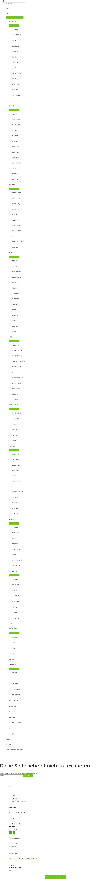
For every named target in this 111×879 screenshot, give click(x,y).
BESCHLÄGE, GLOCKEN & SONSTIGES (16, 209)
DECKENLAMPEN (17, 413)
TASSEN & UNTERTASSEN (16, 32)
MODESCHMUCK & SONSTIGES (17, 562)
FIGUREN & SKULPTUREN (16, 81)
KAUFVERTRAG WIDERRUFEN (14, 750)
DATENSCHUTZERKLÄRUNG (15, 868)
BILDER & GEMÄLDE (12, 714)
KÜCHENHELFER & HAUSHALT (16, 385)
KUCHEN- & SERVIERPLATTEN (17, 160)
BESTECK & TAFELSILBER (16, 301)
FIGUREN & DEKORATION (16, 290)
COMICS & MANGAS (15, 681)
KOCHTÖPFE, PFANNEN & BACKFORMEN (16, 470)
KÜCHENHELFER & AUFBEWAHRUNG (17, 486)
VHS (13, 654)
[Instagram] (14, 832)
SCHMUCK (12, 519)
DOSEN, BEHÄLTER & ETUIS (15, 315)
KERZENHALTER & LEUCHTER (16, 195)
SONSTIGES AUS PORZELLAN (17, 92)
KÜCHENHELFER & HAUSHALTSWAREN (17, 236)
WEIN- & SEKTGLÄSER (16, 116)
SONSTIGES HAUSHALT (15, 511)
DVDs (13, 648)
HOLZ (10, 337)
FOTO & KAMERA (14, 609)
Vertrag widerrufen (55, 877)
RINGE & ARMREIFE (15, 541)
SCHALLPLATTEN (17, 637)
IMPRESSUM (12, 865)
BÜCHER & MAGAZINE (12, 662)
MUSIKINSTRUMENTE (14, 723)
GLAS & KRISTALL (11, 103)
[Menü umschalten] (14, 17)
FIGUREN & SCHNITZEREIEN (17, 347)
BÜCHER (14, 673)
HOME (7, 8)
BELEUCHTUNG (13, 405)
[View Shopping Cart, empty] (4, 756)
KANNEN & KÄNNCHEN (15, 59)
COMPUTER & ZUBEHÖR (16, 587)
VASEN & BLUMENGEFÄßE (17, 70)
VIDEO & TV (15, 596)
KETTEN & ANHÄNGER (15, 530)
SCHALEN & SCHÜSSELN (15, 48)
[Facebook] (10, 832)
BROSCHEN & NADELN (16, 552)
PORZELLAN (12, 21)
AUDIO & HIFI (16, 618)
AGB (10, 870)
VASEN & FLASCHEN (15, 171)
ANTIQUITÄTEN (13, 700)
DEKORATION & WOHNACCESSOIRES (17, 358)
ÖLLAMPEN (15, 424)
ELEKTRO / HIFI (13, 571)
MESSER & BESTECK (15, 500)
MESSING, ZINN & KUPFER (13, 182)
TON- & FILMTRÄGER (13, 626)
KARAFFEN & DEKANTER (16, 138)
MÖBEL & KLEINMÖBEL (15, 396)
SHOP (7, 13)
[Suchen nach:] (11, 775)
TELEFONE (15, 579)
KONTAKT (9, 745)
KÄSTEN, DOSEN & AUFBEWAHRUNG (17, 372)
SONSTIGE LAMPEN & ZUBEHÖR (15, 435)
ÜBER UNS (9, 739)
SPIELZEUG (12, 734)
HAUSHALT (12, 446)
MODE (11, 728)
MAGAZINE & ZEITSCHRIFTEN (17, 692)
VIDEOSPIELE (16, 601)
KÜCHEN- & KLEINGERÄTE (16, 456)
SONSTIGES (15, 247)
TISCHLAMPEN (16, 419)
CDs (13, 643)
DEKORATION (13, 706)
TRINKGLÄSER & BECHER (17, 127)
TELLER (14, 40)
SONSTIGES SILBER (15, 328)
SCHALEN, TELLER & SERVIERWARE (16, 266)
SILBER (11, 253)
